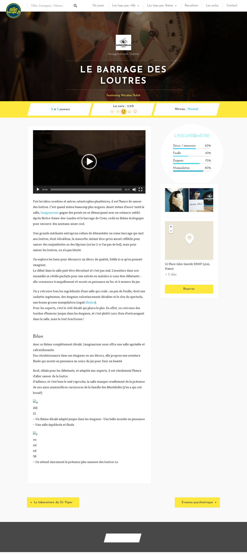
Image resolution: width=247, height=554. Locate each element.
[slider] (86, 189)
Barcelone (191, 5)
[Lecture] (38, 189)
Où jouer (98, 5)
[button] (89, 161)
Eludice (90, 302)
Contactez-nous (122, 537)
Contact (232, 5)
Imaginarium (50, 212)
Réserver (189, 289)
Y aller (172, 274)
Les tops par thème (160, 5)
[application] (89, 162)
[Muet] (134, 189)
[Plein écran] (140, 189)
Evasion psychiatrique (197, 502)
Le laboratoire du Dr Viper (53, 502)
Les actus (212, 5)
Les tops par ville (123, 5)
